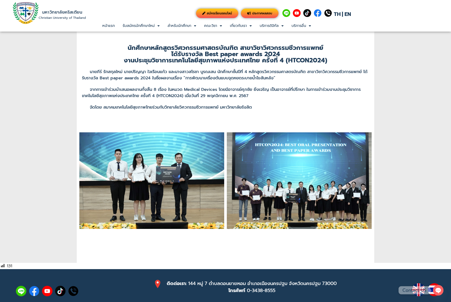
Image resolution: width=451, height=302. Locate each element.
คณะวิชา (210, 25)
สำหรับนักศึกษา (179, 25)
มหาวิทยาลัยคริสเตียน (62, 12)
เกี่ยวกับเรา (238, 25)
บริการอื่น (299, 25)
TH (337, 14)
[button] (141, 26)
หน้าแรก (108, 25)
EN (348, 14)
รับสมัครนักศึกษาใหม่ (139, 25)
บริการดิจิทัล (269, 25)
